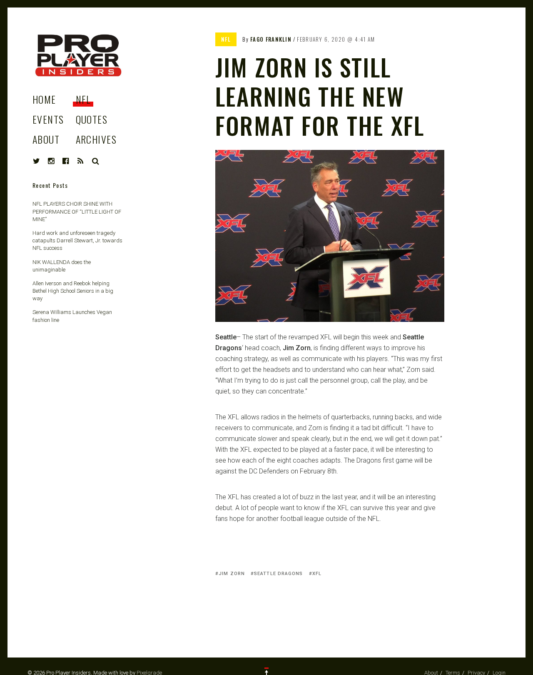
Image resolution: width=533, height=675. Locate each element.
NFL (83, 99)
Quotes (92, 119)
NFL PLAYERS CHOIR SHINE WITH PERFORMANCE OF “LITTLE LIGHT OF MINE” (76, 211)
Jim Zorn (232, 573)
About (46, 139)
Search (95, 161)
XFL (316, 573)
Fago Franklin (270, 39)
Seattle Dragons (278, 573)
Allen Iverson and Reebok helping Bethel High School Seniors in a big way (72, 290)
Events (48, 119)
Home (44, 99)
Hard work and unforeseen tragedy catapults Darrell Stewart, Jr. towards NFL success (77, 240)
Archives (96, 139)
